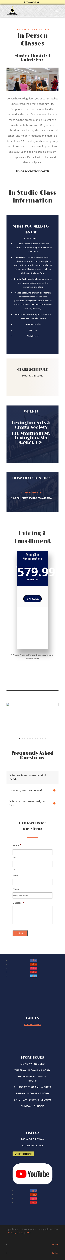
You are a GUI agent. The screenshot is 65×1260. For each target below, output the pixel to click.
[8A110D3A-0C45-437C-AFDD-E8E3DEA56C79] (32, 705)
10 (42, 738)
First (15, 857)
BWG (28, 1232)
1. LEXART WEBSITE (31, 492)
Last (14, 869)
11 (45, 738)
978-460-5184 (32, 2)
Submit (20, 933)
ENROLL (32, 598)
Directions (24, 1154)
